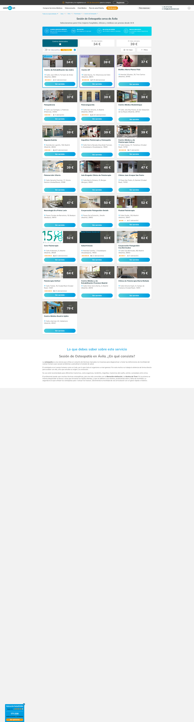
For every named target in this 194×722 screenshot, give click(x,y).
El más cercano (134, 43)
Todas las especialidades (49, 14)
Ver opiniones (15, 719)
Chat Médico (82, 8)
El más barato (97, 43)
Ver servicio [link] (60, 84)
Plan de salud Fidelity (96, 8)
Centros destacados (60, 41)
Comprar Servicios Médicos (52, 8)
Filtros (146, 50)
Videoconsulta (70, 8)
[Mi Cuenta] (189, 8)
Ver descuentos (59, 50)
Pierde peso (112, 8)
